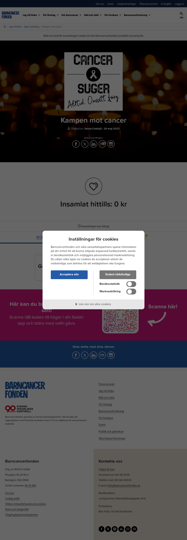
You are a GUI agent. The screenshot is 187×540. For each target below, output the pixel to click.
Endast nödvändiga (117, 274)
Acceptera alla (69, 274)
